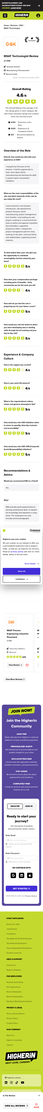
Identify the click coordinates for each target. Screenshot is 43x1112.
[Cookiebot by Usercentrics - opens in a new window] (30, 530)
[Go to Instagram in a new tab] (11, 1082)
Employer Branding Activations (19, 1001)
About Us (10, 1035)
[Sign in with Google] (13, 875)
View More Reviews (14, 679)
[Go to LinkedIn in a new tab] (6, 1082)
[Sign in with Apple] (29, 875)
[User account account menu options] (38, 15)
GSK (8, 60)
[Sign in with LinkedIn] (21, 875)
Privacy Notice (31, 895)
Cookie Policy (12, 1023)
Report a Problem (13, 970)
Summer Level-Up (13, 952)
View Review (14, 665)
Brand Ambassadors (14, 996)
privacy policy (17, 552)
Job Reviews (11, 929)
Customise (20, 579)
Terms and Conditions (15, 1013)
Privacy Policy (12, 1018)
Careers (9, 1044)
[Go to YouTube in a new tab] (22, 1082)
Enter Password (13, 853)
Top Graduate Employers (16, 943)
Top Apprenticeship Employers (19, 938)
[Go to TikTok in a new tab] (17, 1082)
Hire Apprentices (13, 987)
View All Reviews (15, 1105)
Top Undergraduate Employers (19, 948)
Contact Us (11, 965)
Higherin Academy (14, 1040)
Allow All (21, 571)
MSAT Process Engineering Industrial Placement (17, 634)
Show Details (30, 564)
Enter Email (11, 835)
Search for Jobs (12, 924)
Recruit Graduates (13, 991)
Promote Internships (14, 982)
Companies (11, 933)
